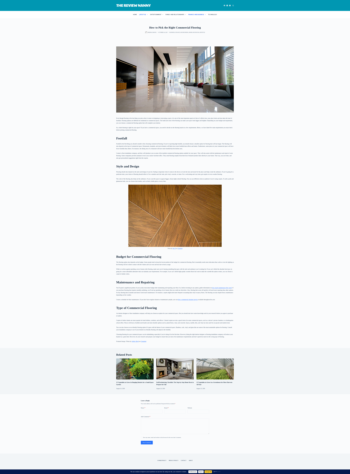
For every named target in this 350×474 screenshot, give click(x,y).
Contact (183, 460)
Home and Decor (194, 32)
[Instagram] (230, 5)
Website (190, 408)
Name (143, 408)
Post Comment (147, 442)
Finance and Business (196, 14)
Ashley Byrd (135, 341)
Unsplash (180, 248)
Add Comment (145, 416)
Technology (212, 14)
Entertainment (155, 14)
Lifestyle (142, 14)
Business (172, 32)
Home (135, 14)
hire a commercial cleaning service (188, 299)
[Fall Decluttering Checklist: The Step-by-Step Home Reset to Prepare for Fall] (175, 368)
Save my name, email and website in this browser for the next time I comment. (162, 437)
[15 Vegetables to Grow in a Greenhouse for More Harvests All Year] (215, 368)
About (191, 460)
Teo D (174, 248)
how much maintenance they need (222, 288)
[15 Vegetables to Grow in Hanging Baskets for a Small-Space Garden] (135, 368)
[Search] (233, 5)
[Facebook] (224, 5)
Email (166, 408)
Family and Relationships (174, 14)
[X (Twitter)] (227, 5)
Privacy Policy (173, 460)
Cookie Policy (161, 460)
